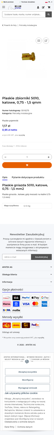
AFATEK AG (31, 344)
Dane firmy (9, 427)
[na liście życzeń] (46, 41)
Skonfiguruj (27, 380)
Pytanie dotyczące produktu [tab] (28, 177)
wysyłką (41, 337)
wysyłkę (22, 135)
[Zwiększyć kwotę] (49, 157)
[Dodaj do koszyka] (4, 33)
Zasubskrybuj (41, 257)
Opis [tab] (4, 177)
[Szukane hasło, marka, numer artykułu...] (48, 14)
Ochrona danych (24, 427)
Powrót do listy (10, 25)
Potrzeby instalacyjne (22, 113)
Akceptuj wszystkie (27, 372)
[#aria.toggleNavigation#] (3, 6)
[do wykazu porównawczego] (39, 41)
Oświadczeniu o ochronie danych (20, 422)
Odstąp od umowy (11, 332)
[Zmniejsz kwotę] (5, 157)
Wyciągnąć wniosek (27, 388)
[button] (38, 7)
